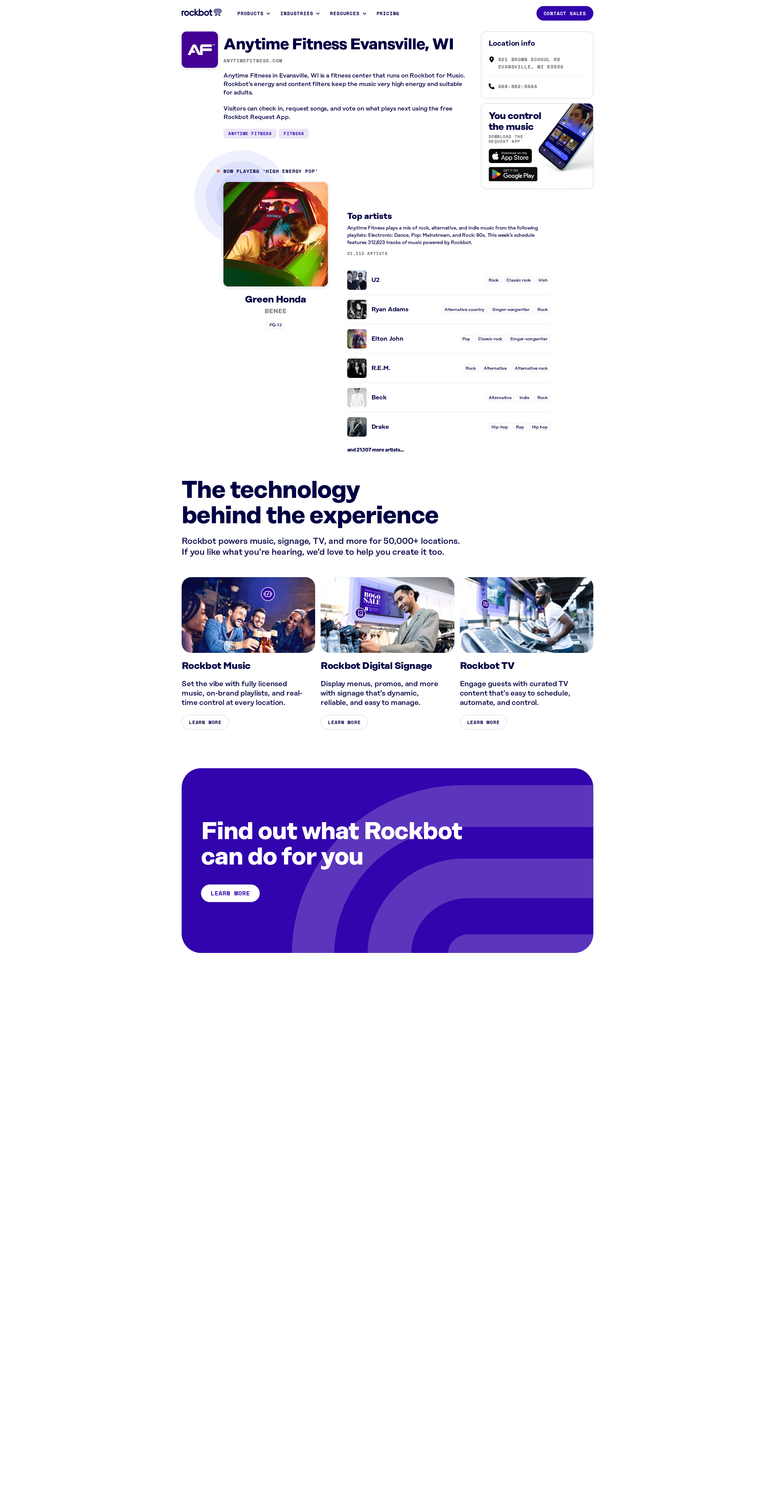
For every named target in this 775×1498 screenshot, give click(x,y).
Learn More (205, 722)
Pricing (388, 13)
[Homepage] (201, 12)
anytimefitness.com (252, 60)
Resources (344, 13)
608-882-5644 (518, 86)
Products (250, 13)
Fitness (294, 133)
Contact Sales (565, 13)
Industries (296, 13)
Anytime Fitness (250, 133)
